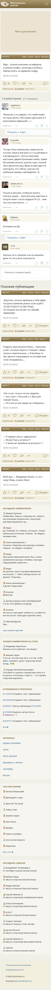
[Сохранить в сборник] (14, 83)
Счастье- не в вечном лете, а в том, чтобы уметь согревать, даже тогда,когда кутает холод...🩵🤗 (23, 661)
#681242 (5, 292)
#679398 (5, 429)
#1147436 (7, 694)
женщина (45, 57)
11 (8, 492)
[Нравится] (4, 83)
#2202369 (7, 700)
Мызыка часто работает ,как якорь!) (20, 649)
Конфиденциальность (15, 970)
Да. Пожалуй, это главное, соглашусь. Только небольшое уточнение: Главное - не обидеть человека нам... (24, 533)
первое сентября (12, 743)
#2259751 (7, 721)
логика (30, 57)
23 (8, 372)
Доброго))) (7, 595)
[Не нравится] (47, 125)
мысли (37, 57)
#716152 (5, 57)
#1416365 (35, 706)
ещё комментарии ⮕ (13, 630)
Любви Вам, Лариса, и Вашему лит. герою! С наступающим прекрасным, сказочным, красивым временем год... (24, 519)
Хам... (5, 624)
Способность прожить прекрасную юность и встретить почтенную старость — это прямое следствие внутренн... (24, 675)
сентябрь (8, 768)
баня (36, 339)
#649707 (5, 339)
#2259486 (7, 712)
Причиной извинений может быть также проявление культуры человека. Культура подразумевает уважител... (22, 560)
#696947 (5, 469)
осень (6, 749)
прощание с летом (12, 762)
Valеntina (9, 715)
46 (8, 83)
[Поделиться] (24, 83)
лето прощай (10, 756)
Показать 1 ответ (16, 132)
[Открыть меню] (46, 4)
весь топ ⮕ (8, 852)
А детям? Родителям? (12, 586)
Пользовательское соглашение (18, 965)
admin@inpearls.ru (25, 981)
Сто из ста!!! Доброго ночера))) (17, 603)
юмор (24, 57)
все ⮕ (5, 727)
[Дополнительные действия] (30, 83)
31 (8, 325)
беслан (6, 775)
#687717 (5, 385)
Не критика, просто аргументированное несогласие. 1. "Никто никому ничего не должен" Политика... (22, 574)
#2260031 (7, 706)
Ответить (7, 125)
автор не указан (10, 75)
